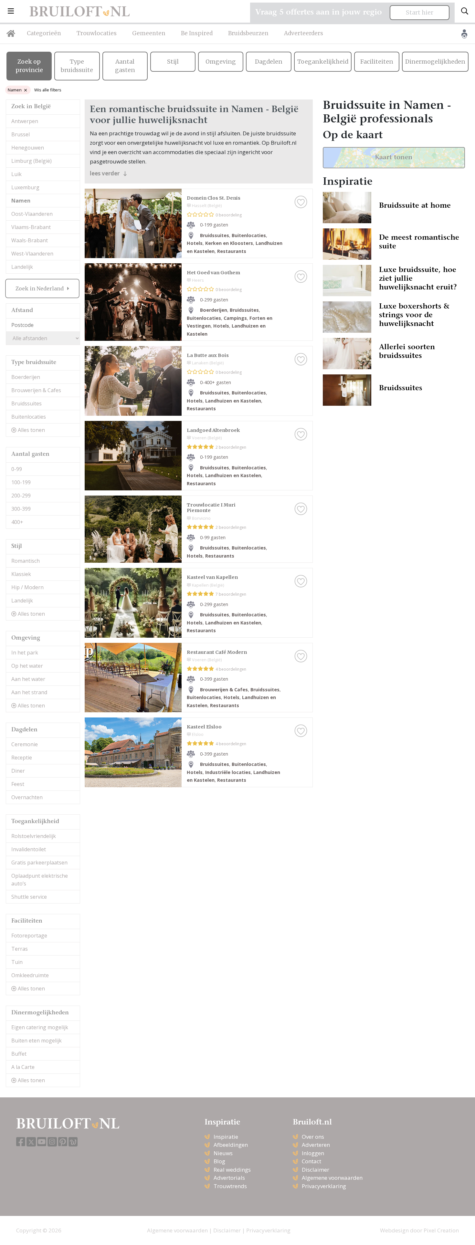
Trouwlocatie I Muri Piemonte (211, 507)
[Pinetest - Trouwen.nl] (62, 1142)
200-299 (21, 495)
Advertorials (229, 1177)
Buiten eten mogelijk (36, 1040)
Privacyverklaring (324, 1186)
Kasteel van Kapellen (212, 577)
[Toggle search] (464, 11)
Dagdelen (268, 61)
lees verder (105, 173)
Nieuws (223, 1153)
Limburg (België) (31, 160)
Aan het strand (29, 692)
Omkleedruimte (30, 975)
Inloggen (313, 1153)
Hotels (195, 243)
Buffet (18, 1053)
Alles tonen (30, 430)
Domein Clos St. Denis (213, 198)
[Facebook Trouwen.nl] (20, 1142)
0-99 (16, 469)
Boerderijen (25, 377)
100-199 (21, 482)
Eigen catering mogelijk (39, 1027)
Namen (15, 90)
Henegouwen (27, 147)
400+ (17, 522)
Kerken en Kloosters (229, 243)
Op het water (27, 665)
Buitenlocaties (28, 416)
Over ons (313, 1136)
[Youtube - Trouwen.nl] (41, 1142)
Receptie (21, 757)
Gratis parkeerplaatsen (39, 862)
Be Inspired (197, 33)
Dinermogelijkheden (435, 61)
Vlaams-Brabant (31, 227)
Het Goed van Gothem (213, 273)
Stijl (173, 61)
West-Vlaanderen (32, 253)
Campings (235, 318)
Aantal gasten (125, 66)
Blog (219, 1161)
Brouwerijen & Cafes (36, 390)
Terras (19, 948)
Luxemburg (25, 187)
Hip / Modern (27, 587)
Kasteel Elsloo (204, 727)
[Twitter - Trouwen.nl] (31, 1141)
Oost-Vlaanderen (32, 213)
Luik (16, 174)
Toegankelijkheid (322, 61)
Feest (17, 784)
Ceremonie (24, 744)
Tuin (17, 962)
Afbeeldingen (231, 1144)
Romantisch (25, 560)
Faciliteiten (376, 61)
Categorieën (44, 33)
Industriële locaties (228, 772)
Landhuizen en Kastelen (233, 401)
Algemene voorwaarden (332, 1177)
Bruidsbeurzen (248, 33)
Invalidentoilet (28, 849)
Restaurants (231, 251)
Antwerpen (24, 121)
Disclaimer (315, 1169)
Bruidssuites (26, 403)
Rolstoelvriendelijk (33, 836)
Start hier (419, 12)
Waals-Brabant (29, 240)
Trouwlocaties (97, 33)
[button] (11, 11)
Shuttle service (29, 896)
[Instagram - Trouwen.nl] (52, 1141)
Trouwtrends (230, 1186)
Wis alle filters (47, 90)
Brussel (20, 134)
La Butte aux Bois (208, 355)
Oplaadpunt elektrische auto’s (39, 879)
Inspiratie (226, 1136)
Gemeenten (148, 33)
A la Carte (23, 1067)
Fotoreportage (29, 935)
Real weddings (232, 1169)
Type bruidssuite (77, 66)
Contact (311, 1161)
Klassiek (21, 574)
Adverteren (316, 1144)
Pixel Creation (441, 1230)
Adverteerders (303, 33)
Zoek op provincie (29, 66)
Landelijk (22, 266)
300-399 (21, 508)
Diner (18, 770)
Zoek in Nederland (40, 288)
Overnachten (27, 797)
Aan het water (28, 679)
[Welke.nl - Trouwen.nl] (73, 1141)
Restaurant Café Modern (217, 652)
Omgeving (221, 61)
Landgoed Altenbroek (213, 430)
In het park (24, 652)
